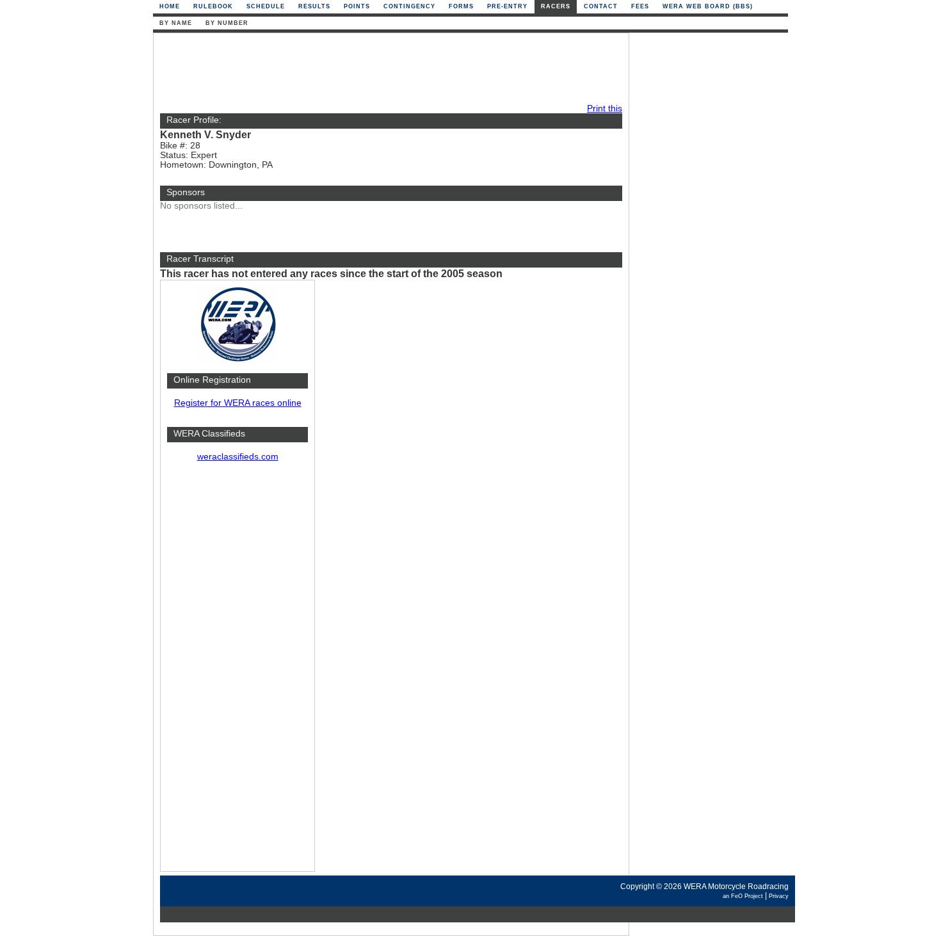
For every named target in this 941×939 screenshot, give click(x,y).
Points (357, 6)
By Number (226, 23)
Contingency (409, 6)
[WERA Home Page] (237, 360)
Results (314, 6)
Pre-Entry (507, 6)
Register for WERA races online (238, 403)
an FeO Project (743, 896)
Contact (601, 6)
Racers (555, 6)
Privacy (779, 896)
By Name (175, 23)
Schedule (265, 6)
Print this (604, 108)
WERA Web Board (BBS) (708, 6)
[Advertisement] (237, 673)
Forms (461, 6)
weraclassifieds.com (237, 456)
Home (169, 6)
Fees (640, 6)
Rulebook (213, 6)
